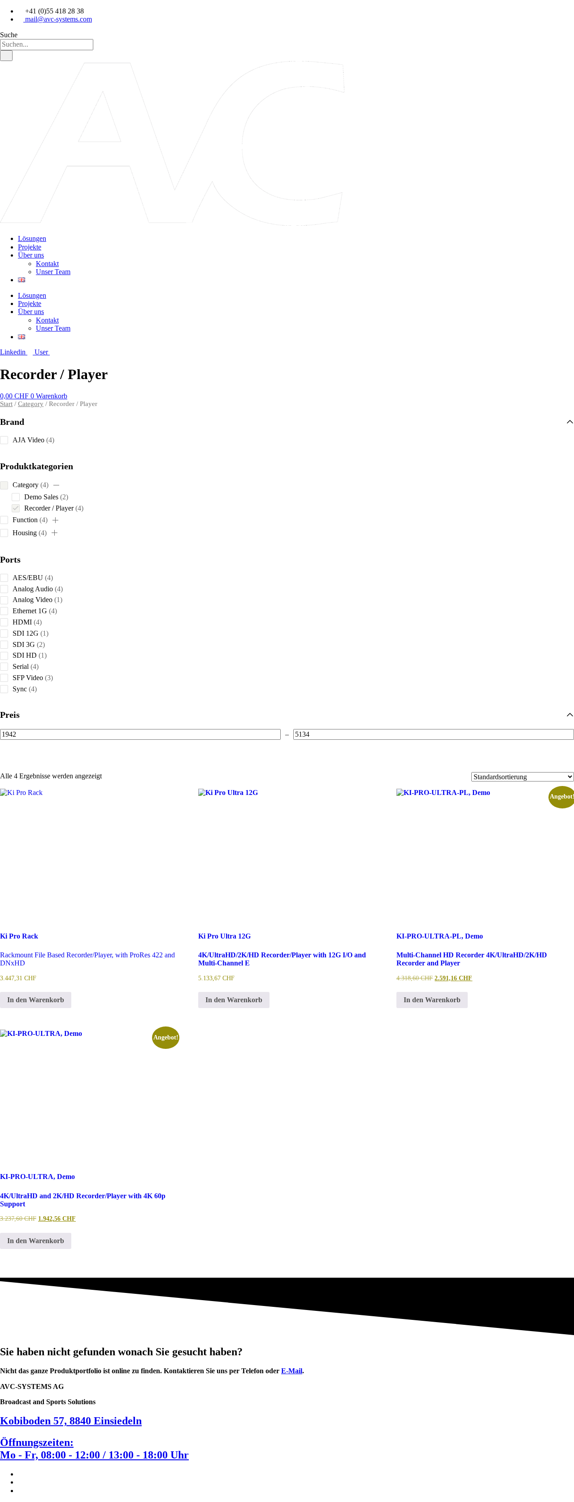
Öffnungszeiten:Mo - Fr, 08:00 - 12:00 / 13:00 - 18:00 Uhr (94, 1449)
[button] (56, 485)
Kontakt (47, 263)
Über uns (31, 255)
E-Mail (291, 1371)
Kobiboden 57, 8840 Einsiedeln (71, 1421)
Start (6, 403)
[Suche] (6, 55)
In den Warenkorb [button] (35, 1000)
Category (30, 403)
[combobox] (46, 44)
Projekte (29, 247)
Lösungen (32, 238)
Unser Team (53, 271)
